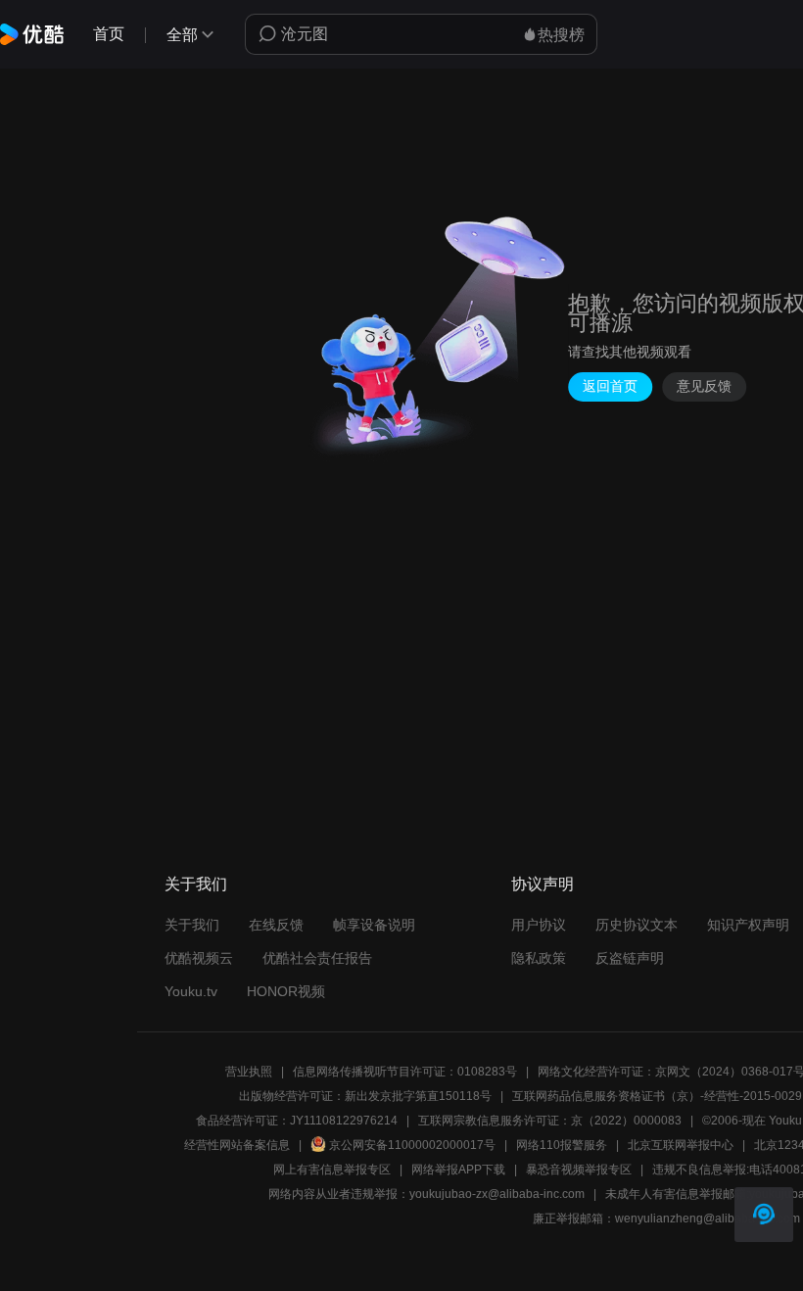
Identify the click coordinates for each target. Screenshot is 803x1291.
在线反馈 (276, 924)
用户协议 (538, 924)
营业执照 (248, 1071)
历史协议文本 (636, 924)
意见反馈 (704, 386)
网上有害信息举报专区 (332, 1169)
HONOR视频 (286, 991)
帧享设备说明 (374, 924)
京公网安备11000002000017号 (412, 1145)
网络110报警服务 (561, 1145)
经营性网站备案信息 (237, 1145)
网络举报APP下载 (458, 1169)
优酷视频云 (199, 958)
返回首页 (610, 386)
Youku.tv (191, 991)
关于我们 (192, 924)
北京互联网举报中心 (680, 1145)
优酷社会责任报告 (317, 958)
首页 (108, 33)
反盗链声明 (629, 958)
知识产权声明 (748, 924)
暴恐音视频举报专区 (579, 1169)
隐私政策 (538, 958)
